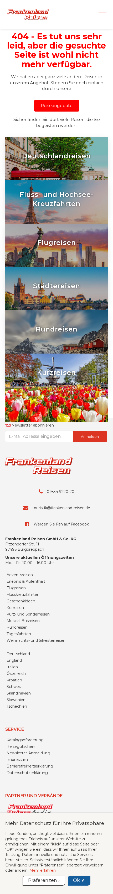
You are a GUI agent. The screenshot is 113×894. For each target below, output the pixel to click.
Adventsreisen (20, 574)
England (14, 660)
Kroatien (14, 680)
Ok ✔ (79, 880)
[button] (56, 106)
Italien (12, 667)
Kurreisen (15, 607)
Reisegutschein (21, 746)
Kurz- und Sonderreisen (28, 614)
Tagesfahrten (19, 634)
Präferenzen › (44, 880)
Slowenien (16, 699)
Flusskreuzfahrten (23, 594)
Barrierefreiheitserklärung (30, 766)
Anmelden (90, 436)
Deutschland (18, 653)
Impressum (17, 759)
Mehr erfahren (42, 870)
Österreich (16, 673)
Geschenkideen (21, 601)
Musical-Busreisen (23, 620)
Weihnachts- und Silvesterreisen (36, 640)
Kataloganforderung (25, 740)
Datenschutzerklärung (27, 772)
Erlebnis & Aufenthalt (26, 581)
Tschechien (17, 706)
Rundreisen (17, 627)
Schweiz (14, 686)
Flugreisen (16, 588)
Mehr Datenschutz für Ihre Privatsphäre (54, 823)
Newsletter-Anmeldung (28, 753)
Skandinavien (19, 693)
